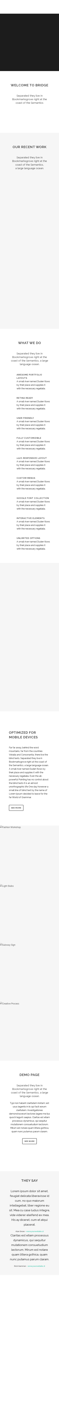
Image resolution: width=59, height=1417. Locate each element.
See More (16, 808)
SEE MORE (29, 1141)
